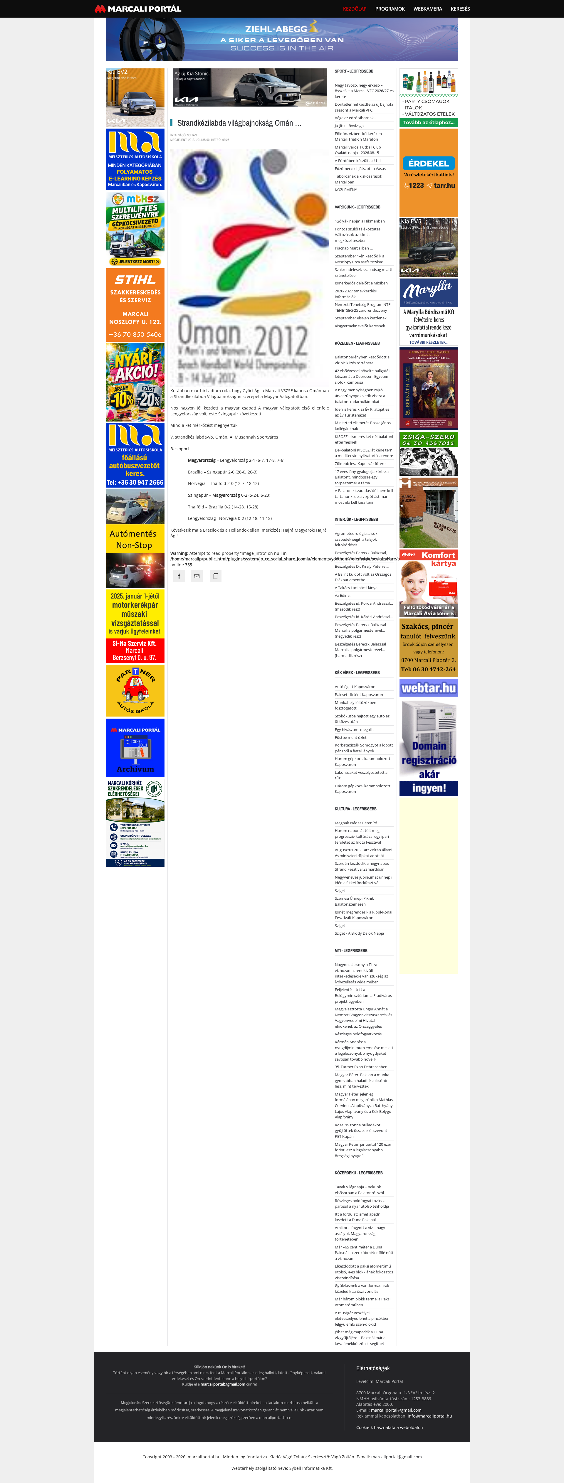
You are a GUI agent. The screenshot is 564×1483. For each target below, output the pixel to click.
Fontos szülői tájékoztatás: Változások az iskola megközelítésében (358, 234)
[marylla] (429, 311)
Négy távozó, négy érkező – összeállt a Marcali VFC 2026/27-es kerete (364, 90)
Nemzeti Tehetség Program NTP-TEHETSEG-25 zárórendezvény (363, 307)
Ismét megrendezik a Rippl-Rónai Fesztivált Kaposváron (363, 915)
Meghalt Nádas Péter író (356, 822)
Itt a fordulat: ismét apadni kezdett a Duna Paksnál (358, 1217)
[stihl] (135, 304)
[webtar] (429, 736)
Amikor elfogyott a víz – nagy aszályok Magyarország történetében (360, 1233)
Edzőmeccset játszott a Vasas (360, 168)
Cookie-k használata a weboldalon (389, 1427)
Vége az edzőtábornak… (356, 117)
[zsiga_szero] (429, 453)
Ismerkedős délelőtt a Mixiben (361, 283)
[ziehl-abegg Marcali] (282, 39)
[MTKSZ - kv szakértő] (135, 228)
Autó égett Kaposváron (355, 686)
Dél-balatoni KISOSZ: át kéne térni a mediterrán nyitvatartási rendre (364, 453)
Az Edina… (343, 595)
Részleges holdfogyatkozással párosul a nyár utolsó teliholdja (362, 1203)
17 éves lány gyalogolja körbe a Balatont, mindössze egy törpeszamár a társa (362, 477)
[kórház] (135, 822)
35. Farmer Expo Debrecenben (361, 1066)
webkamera (428, 9)
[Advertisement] (429, 886)
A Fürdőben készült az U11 (358, 160)
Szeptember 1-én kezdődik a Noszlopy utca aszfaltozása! (359, 258)
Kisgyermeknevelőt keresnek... (361, 325)
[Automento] (135, 538)
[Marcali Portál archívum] (135, 747)
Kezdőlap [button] (355, 9)
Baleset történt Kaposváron (359, 694)
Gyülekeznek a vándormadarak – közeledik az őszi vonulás (363, 1288)
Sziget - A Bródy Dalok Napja (359, 933)
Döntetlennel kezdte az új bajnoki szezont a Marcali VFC (364, 107)
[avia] (429, 582)
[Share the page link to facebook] (179, 576)
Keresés (460, 9)
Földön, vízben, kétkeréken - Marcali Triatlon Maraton (359, 136)
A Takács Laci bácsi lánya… (357, 587)
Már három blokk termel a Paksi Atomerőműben (362, 1301)
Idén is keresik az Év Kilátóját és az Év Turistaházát (362, 412)
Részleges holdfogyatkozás (358, 1034)
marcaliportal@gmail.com (223, 1384)
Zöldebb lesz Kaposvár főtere (360, 463)
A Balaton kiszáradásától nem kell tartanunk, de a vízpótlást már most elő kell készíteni (364, 496)
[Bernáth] (429, 388)
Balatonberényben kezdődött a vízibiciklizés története (362, 359)
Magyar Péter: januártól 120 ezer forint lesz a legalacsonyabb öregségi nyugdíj (363, 1150)
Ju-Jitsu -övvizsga (349, 125)
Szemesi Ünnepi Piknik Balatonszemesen (354, 901)
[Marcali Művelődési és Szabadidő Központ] (429, 512)
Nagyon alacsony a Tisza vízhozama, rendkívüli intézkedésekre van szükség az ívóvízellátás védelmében (361, 973)
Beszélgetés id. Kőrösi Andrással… (364, 616)
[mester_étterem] (429, 97)
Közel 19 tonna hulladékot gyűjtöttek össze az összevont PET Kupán (361, 1130)
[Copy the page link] (215, 576)
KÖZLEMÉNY (346, 189)
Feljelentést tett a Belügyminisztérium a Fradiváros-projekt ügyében (364, 995)
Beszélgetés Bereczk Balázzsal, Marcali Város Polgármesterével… (364, 555)
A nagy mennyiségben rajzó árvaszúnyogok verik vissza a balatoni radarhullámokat (360, 395)
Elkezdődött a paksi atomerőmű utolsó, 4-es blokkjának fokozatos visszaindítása (364, 1271)
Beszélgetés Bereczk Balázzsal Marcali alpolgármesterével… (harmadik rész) (360, 649)
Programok (390, 9)
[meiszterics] (135, 158)
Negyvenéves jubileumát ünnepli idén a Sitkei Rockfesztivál (363, 880)
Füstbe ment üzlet (351, 737)
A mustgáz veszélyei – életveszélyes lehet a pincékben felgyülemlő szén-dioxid (362, 1318)
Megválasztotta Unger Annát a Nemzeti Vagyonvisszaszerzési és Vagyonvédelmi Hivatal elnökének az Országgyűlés (363, 1017)
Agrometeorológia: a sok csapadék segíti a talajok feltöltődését (356, 539)
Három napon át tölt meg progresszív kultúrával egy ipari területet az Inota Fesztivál (362, 836)
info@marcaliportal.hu (430, 1416)
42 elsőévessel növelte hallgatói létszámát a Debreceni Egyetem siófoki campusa (362, 376)
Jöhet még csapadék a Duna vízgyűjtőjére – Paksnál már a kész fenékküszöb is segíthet (360, 1337)
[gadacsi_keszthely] (135, 97)
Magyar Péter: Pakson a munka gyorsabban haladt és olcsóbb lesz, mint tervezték (362, 1080)
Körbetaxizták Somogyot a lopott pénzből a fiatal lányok (364, 748)
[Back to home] (138, 9)
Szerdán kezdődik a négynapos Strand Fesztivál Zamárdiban (362, 866)
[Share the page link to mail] (197, 576)
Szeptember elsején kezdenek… (362, 318)
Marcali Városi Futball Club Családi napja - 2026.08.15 (358, 150)
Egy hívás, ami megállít (354, 729)
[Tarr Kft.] (429, 172)
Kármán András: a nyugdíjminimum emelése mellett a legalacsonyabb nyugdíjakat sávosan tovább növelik (364, 1050)
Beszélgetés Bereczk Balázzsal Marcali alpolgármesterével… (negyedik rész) (360, 630)
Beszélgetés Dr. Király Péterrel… (362, 566)
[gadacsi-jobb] (429, 247)
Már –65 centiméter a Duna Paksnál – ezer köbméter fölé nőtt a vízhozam (364, 1252)
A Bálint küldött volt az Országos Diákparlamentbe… (363, 577)
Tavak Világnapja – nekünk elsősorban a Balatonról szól (359, 1189)
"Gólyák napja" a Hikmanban (360, 221)
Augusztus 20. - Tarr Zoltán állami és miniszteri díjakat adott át (363, 852)
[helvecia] (429, 647)
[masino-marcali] (135, 382)
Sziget (340, 890)
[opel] (135, 625)
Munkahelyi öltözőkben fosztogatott (355, 705)
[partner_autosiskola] (135, 690)
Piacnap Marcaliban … (354, 248)
